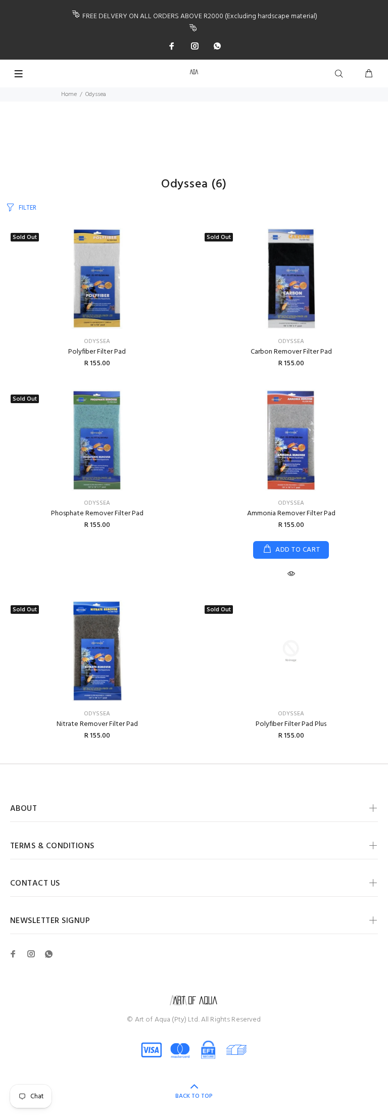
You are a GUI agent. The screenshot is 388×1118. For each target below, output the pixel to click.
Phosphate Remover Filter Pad (97, 513)
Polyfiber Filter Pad (97, 352)
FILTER (27, 208)
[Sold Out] (291, 650)
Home (69, 94)
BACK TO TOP (194, 1096)
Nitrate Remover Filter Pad (97, 724)
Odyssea (97, 341)
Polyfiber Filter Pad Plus (291, 724)
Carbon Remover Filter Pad (291, 352)
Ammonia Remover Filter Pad (291, 513)
